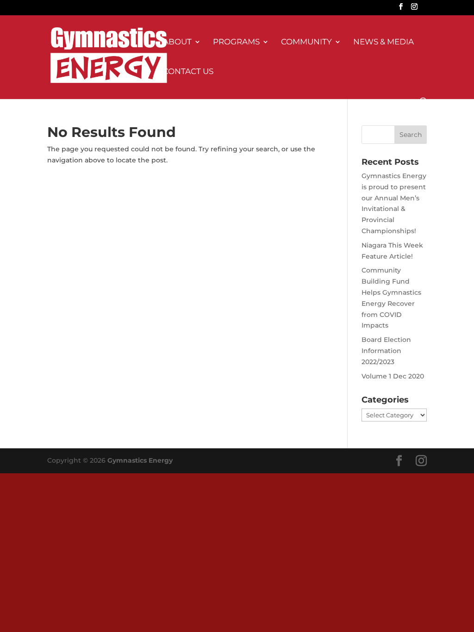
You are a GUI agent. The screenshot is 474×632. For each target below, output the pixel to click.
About (177, 42)
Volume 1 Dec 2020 (393, 376)
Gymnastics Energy (140, 460)
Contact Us (188, 72)
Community (306, 42)
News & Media (383, 42)
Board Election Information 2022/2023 (386, 350)
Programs (236, 42)
